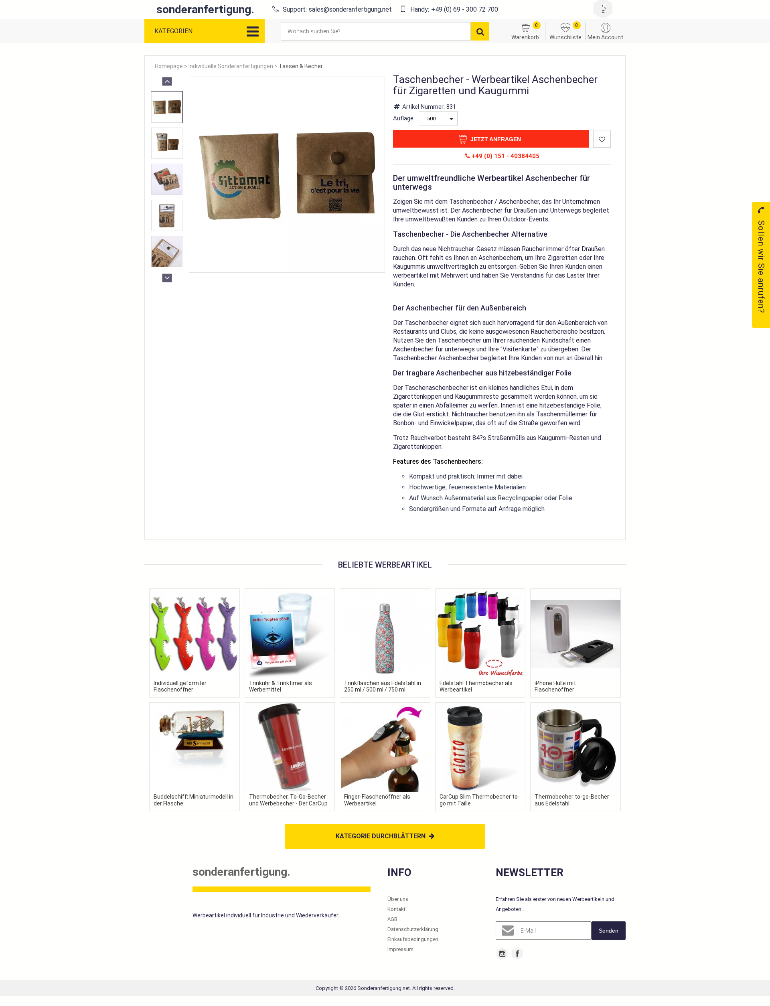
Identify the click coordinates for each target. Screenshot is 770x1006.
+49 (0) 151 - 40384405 (504, 156)
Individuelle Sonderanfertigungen (230, 66)
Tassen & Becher (301, 66)
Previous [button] (167, 81)
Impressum (400, 949)
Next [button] (167, 277)
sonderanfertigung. (205, 9)
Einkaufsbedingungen (412, 939)
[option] (167, 107)
